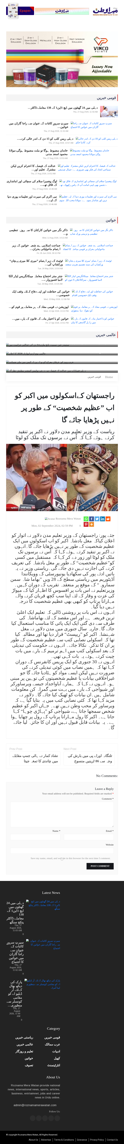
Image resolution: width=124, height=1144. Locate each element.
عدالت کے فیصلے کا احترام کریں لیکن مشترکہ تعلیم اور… (33, 167)
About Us (33, 1140)
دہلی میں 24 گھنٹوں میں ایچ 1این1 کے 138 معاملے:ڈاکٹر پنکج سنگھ (15, 912)
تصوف (29, 1065)
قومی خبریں (94, 376)
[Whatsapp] (86, 518)
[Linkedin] (102, 518)
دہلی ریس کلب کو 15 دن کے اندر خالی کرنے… (45, 138)
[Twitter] (97, 518)
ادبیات (56, 1051)
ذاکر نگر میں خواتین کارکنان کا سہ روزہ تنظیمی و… (38, 231)
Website (110, 844)
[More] (91, 524)
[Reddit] (108, 518)
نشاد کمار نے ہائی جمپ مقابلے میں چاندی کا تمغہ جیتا (35, 758)
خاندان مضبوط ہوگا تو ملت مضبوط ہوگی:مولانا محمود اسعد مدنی (38, 152)
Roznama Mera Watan (68, 518)
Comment (108, 798)
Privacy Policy (97, 1140)
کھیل (57, 1058)
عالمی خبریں (25, 1044)
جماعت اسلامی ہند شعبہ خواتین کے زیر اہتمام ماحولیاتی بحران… (36, 247)
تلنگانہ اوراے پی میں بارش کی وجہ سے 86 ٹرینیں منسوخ (90, 758)
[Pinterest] (86, 524)
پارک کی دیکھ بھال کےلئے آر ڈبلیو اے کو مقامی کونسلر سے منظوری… (14, 993)
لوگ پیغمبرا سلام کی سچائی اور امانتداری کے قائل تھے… (32, 183)
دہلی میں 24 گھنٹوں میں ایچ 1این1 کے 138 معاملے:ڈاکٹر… (63, 107)
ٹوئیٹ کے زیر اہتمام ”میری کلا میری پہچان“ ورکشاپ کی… (36, 262)
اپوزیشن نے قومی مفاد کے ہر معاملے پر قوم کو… (39, 307)
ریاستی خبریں (24, 1037)
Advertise (46, 1140)
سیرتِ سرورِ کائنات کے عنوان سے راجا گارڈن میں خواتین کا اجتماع (15, 952)
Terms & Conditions (64, 1140)
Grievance (82, 1140)
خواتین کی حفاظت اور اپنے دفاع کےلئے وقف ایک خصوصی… (41, 293)
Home (109, 377)
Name (56, 831)
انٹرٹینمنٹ (53, 1065)
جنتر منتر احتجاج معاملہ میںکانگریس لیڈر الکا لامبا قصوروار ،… (35, 278)
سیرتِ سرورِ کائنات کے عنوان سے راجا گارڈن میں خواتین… (38, 125)
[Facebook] (91, 518)
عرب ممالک (52, 1044)
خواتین (29, 1058)
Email (110, 831)
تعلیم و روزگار (24, 1051)
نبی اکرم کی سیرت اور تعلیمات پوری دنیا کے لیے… (32, 198)
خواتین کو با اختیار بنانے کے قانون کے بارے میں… (40, 318)
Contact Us (112, 1140)
